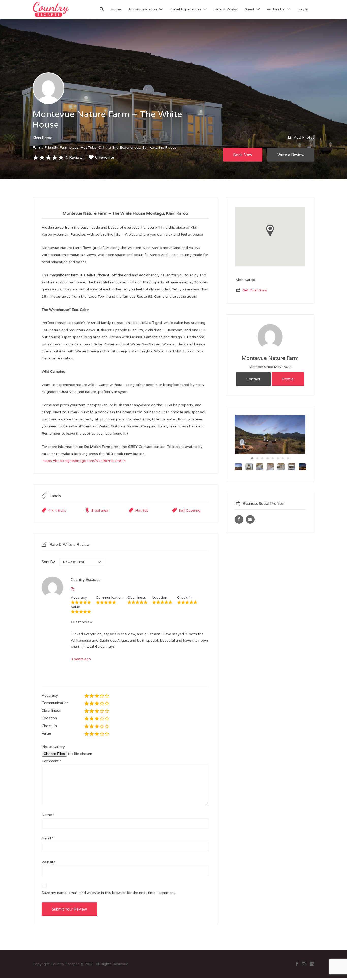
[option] (270, 434)
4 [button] (267, 458)
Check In (49, 726)
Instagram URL (250, 519)
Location (49, 718)
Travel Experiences (185, 9)
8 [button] (287, 458)
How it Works (225, 9)
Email (47, 838)
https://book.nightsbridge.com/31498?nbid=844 (84, 461)
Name (48, 815)
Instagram (304, 964)
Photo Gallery (53, 747)
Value (46, 733)
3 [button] (262, 458)
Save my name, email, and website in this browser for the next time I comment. (109, 892)
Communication (55, 703)
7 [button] (282, 458)
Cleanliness (51, 710)
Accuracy (50, 695)
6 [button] (277, 458)
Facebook (297, 964)
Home (116, 9)
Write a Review (290, 154)
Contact (253, 379)
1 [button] (252, 458)
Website (48, 862)
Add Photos (303, 137)
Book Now (242, 154)
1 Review (74, 157)
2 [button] (257, 458)
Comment (51, 761)
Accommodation (142, 9)
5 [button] (272, 458)
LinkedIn (312, 964)
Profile (288, 379)
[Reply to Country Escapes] (72, 589)
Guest (249, 9)
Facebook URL (239, 519)
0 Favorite (104, 157)
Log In (302, 9)
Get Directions (255, 290)
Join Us (278, 9)
